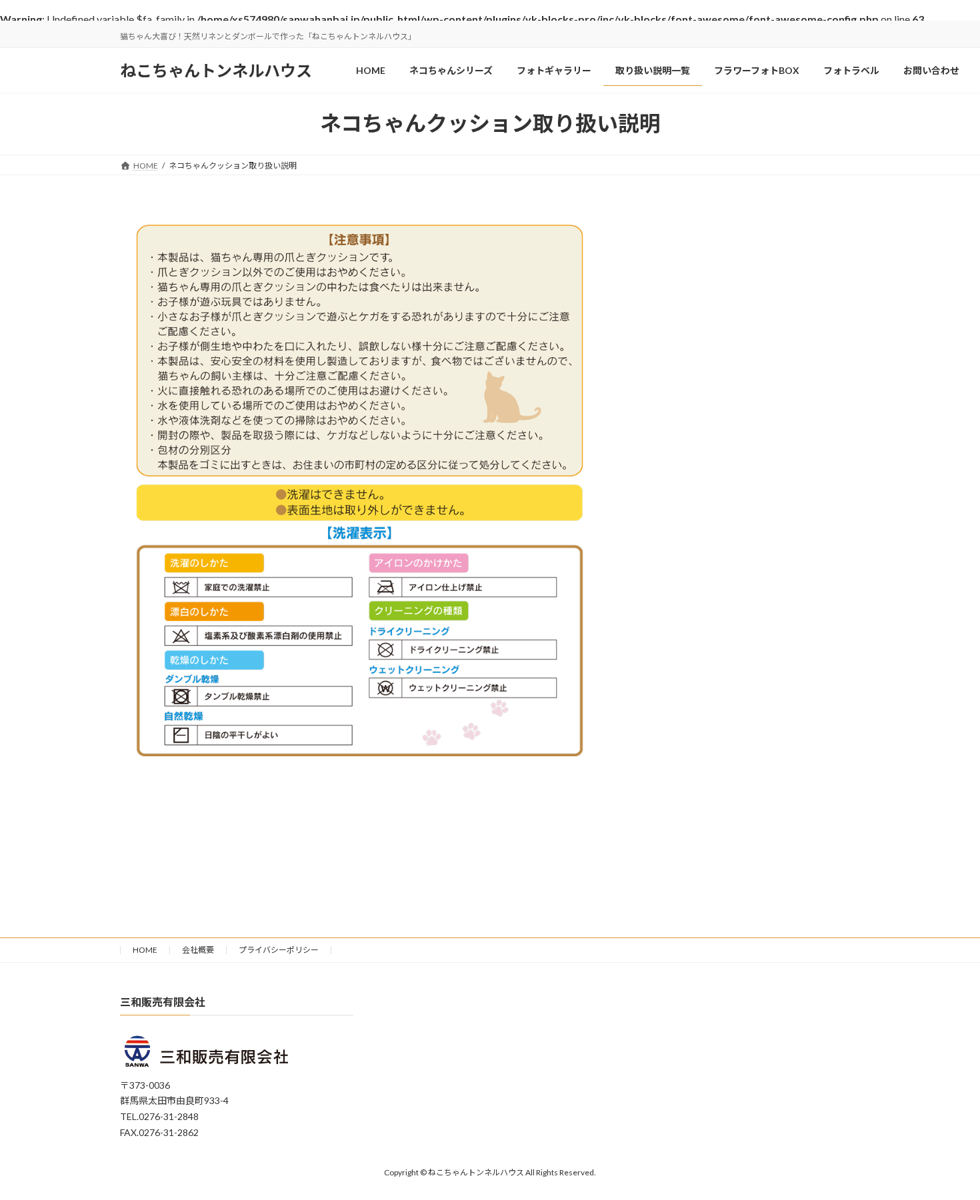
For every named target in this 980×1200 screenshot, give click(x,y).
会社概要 (198, 950)
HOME (145, 950)
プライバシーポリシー (279, 950)
